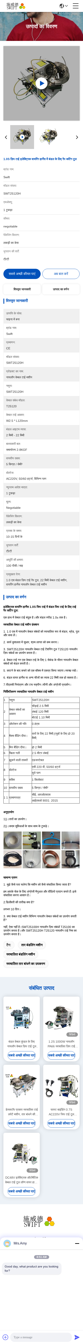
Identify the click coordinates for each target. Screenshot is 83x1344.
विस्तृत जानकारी (22, 289)
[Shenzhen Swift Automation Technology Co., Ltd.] (17, 6)
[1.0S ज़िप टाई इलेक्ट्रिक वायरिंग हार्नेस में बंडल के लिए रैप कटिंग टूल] (41, 83)
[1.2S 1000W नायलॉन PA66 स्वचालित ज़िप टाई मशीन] (61, 1017)
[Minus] (77, 1243)
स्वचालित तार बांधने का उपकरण (25, 963)
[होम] (41, 1226)
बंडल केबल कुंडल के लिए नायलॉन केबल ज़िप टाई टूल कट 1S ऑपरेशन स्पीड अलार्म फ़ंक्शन (21, 1044)
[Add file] (6, 1337)
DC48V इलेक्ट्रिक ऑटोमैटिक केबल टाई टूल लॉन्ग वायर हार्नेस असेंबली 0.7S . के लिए (21, 1180)
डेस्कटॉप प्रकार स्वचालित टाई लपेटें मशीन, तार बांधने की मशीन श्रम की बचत (22, 1112)
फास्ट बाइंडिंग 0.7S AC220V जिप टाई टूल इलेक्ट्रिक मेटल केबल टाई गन (61, 1112)
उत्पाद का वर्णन (61, 289)
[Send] (77, 1337)
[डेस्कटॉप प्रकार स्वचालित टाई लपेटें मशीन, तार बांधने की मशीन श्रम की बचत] (21, 1086)
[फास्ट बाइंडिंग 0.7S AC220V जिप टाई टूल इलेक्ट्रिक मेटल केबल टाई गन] (61, 1086)
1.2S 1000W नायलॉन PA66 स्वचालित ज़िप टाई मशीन (61, 1044)
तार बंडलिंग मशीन (32, 945)
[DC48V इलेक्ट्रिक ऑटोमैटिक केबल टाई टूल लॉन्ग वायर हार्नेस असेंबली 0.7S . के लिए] (21, 1153)
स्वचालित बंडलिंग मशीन (20, 954)
